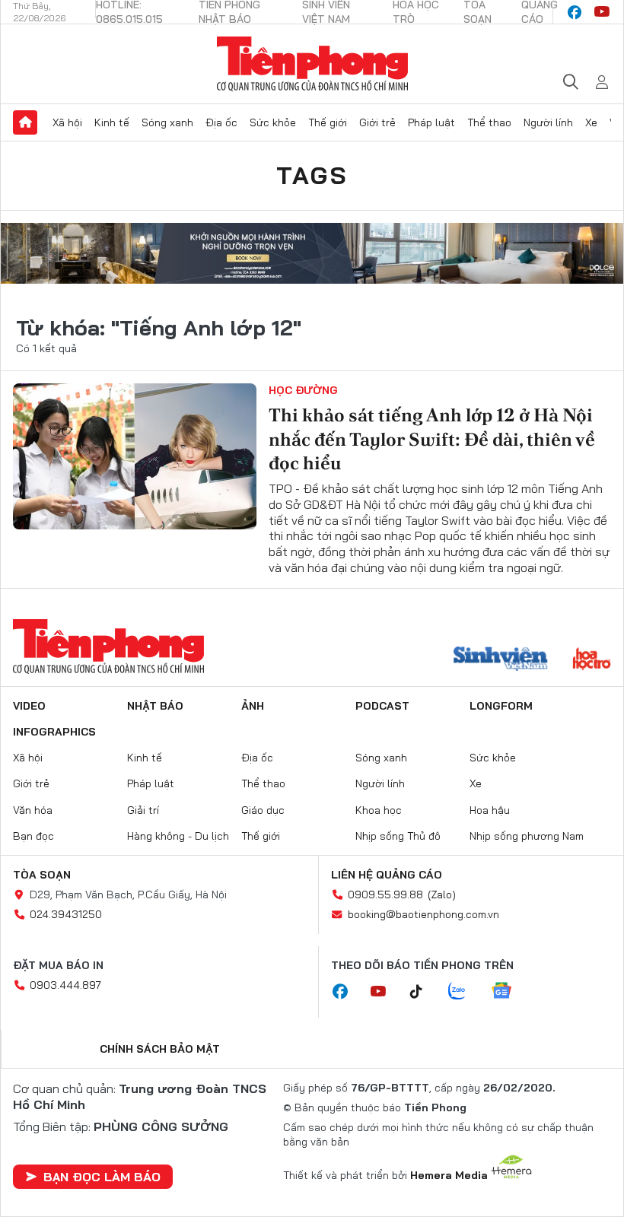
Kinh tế (111, 122)
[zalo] (465, 992)
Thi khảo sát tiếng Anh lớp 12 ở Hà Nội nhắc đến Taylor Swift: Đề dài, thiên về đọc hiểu (432, 438)
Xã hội (67, 122)
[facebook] (574, 12)
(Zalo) (442, 894)
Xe (591, 122)
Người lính (548, 122)
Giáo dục (263, 810)
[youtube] (602, 12)
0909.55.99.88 (385, 894)
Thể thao (489, 122)
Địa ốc (221, 122)
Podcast (382, 706)
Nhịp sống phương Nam (527, 836)
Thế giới (327, 122)
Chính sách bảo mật (160, 1049)
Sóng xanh (167, 122)
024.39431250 (66, 914)
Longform (501, 706)
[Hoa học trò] (591, 660)
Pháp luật (431, 122)
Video (29, 706)
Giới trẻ (377, 122)
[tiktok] (424, 992)
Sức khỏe (273, 122)
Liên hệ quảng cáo (386, 875)
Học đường (303, 390)
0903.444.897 (65, 985)
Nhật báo (155, 706)
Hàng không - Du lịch (178, 836)
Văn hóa (33, 810)
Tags (312, 175)
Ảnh (252, 706)
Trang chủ (25, 122)
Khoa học (378, 810)
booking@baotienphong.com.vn (423, 914)
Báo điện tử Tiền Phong (312, 64)
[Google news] (509, 992)
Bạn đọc (33, 836)
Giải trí (143, 810)
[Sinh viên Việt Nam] (501, 660)
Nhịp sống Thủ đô (398, 836)
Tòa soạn (42, 875)
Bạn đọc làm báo (102, 1176)
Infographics (54, 732)
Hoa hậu (490, 810)
